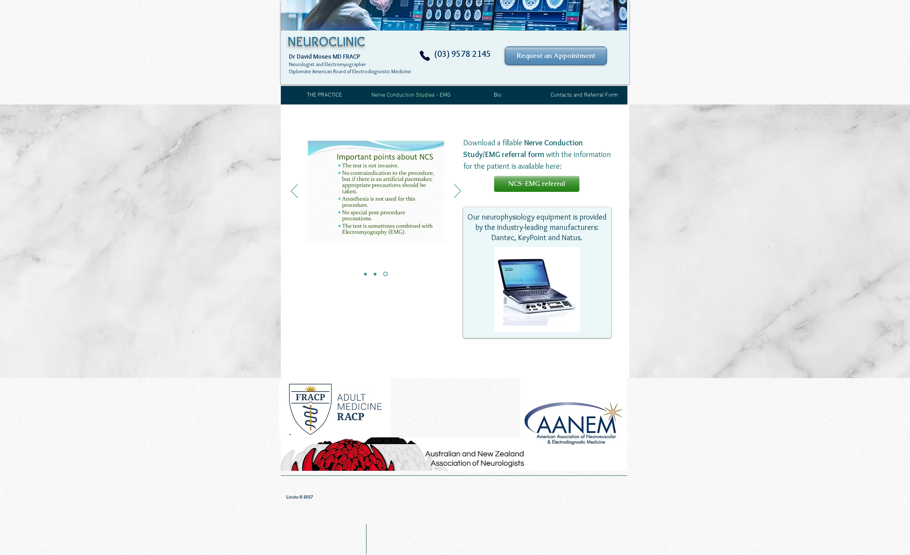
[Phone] (424, 56)
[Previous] (294, 191)
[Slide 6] (375, 274)
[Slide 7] (385, 274)
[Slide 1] (365, 274)
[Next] (457, 191)
